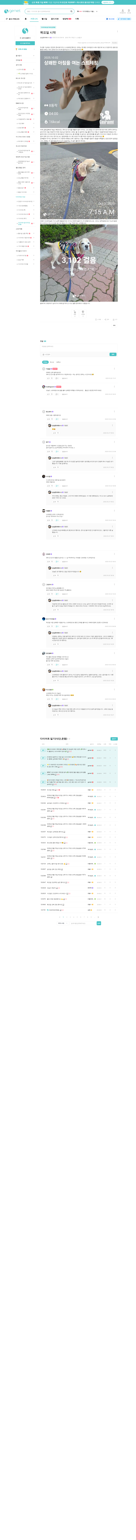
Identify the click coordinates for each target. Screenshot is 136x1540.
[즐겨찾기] (69, 739)
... (94, 917)
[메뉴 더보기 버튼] (117, 31)
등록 (113, 354)
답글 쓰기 (65, 378)
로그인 (129, 13)
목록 (114, 325)
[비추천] (52, 378)
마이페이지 (122, 13)
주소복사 (114, 42)
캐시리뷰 (111, 19)
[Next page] (98, 917)
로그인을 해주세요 (25, 43)
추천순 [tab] (45, 362)
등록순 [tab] (58, 362)
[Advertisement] (79, 333)
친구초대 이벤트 (125, 19)
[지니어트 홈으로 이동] (12, 11)
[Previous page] (60, 917)
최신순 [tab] (52, 362)
